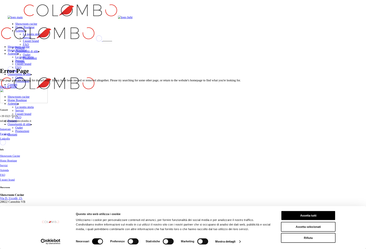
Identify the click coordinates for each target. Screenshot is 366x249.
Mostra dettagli (225, 241)
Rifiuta (308, 237)
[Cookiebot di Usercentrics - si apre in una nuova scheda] (50, 241)
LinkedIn (5, 138)
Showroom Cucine (10, 155)
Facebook (5, 134)
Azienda (4, 170)
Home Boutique (8, 160)
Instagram (5, 129)
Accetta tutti (308, 215)
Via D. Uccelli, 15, (11, 198)
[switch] (133, 241)
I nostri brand (7, 179)
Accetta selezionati (308, 226)
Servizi (4, 165)
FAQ (2, 175)
